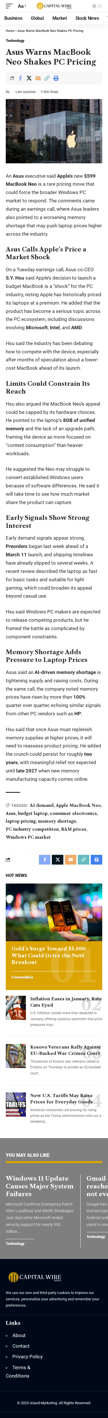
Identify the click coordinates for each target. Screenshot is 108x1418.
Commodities (22, 978)
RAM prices (73, 829)
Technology (15, 40)
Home (10, 31)
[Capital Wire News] (54, 5)
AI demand (42, 805)
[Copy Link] (47, 78)
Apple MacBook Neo (78, 805)
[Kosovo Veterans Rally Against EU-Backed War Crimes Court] (16, 1056)
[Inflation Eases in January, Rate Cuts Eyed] (16, 1008)
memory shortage (57, 821)
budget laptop (33, 813)
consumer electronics (73, 813)
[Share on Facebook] (20, 78)
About (19, 1335)
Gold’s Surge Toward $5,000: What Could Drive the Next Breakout (49, 955)
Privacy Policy (27, 1356)
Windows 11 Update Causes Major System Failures (40, 1186)
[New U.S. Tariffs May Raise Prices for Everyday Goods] (16, 1104)
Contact (21, 1346)
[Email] (38, 78)
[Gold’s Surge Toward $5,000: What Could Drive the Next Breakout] (54, 912)
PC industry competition (32, 829)
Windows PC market (28, 837)
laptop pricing (21, 821)
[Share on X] (29, 78)
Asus (11, 813)
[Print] (56, 78)
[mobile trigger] (11, 6)
